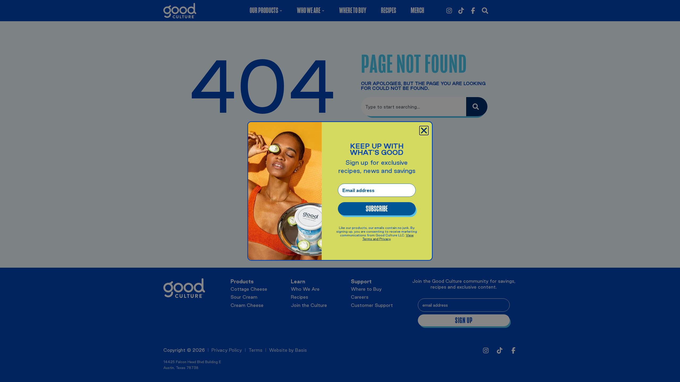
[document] (340, 191)
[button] (424, 130)
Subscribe (377, 209)
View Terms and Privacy (388, 237)
